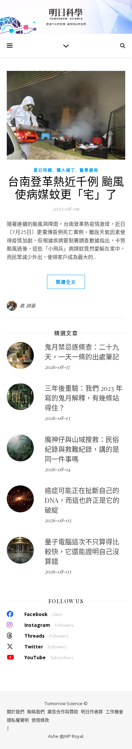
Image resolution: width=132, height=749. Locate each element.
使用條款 (40, 720)
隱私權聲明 (18, 720)
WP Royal (73, 736)
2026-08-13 (57, 417)
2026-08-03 (58, 520)
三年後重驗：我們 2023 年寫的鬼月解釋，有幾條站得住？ (84, 397)
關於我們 (15, 711)
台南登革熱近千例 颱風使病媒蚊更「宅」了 (66, 187)
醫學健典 (89, 170)
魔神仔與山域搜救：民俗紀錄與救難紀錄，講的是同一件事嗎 (82, 449)
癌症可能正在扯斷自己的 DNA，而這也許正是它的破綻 (82, 500)
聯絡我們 (36, 711)
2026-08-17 (57, 367)
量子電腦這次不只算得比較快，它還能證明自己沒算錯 (82, 551)
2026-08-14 (57, 469)
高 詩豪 (28, 305)
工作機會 (114, 711)
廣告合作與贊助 (62, 711)
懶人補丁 (66, 170)
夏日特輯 (43, 170)
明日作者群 (92, 711)
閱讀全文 (66, 282)
